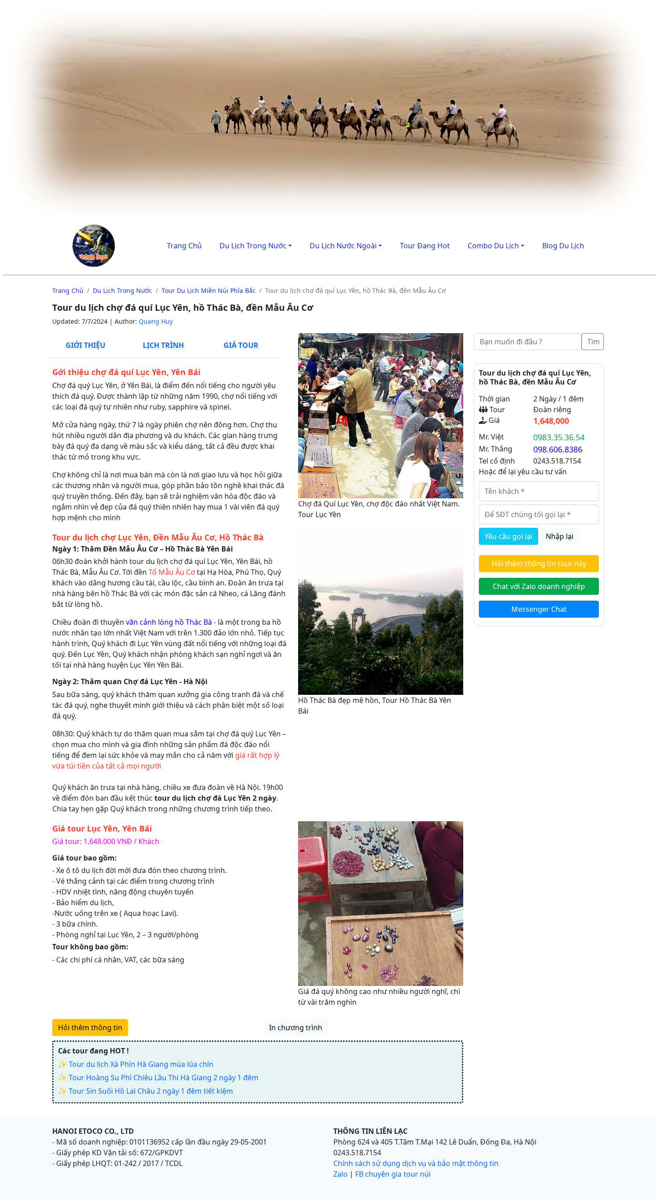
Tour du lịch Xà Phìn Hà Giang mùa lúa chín (141, 1064)
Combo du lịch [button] (493, 246)
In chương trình (295, 1027)
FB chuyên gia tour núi (393, 1174)
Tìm (593, 342)
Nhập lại (559, 536)
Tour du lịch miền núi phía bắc (209, 290)
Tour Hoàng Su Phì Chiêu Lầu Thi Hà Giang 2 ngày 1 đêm (163, 1077)
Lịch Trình (163, 345)
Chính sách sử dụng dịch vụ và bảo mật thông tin (415, 1163)
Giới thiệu (85, 345)
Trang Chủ (184, 246)
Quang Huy (156, 321)
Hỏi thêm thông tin (90, 1027)
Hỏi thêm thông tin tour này (539, 563)
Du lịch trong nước (122, 290)
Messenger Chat (539, 609)
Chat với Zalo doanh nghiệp (539, 586)
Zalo (340, 1174)
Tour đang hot (425, 246)
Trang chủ (67, 290)
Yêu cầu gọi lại (508, 536)
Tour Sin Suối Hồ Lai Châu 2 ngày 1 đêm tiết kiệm (151, 1091)
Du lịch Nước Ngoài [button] (343, 246)
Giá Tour (241, 345)
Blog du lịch (563, 246)
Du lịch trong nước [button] (253, 246)
